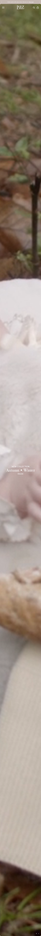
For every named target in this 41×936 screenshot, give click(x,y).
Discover (20, 473)
